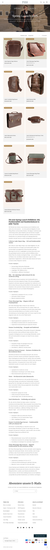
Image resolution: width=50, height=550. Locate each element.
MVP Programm (21, 508)
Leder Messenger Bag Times (33, 61)
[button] (2, 2)
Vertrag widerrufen (40, 535)
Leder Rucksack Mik (31, 99)
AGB (34, 513)
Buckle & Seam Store (7, 513)
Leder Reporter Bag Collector (11, 61)
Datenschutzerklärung (37, 519)
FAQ (34, 510)
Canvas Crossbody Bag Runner (11, 173)
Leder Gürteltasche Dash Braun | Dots (35, 135)
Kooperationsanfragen (22, 522)
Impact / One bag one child (9, 508)
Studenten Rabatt (22, 510)
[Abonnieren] (35, 491)
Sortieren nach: (24, 35)
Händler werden (21, 519)
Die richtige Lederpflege (8, 522)
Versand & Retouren (37, 508)
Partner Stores (21, 505)
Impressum (35, 516)
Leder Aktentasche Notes (10, 135)
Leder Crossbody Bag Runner (11, 99)
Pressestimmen (21, 513)
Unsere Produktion (7, 516)
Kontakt (34, 505)
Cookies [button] (34, 522)
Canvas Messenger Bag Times (33, 173)
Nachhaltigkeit (6, 510)
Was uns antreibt (7, 505)
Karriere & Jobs (21, 516)
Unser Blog (5, 519)
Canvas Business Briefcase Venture (12, 209)
